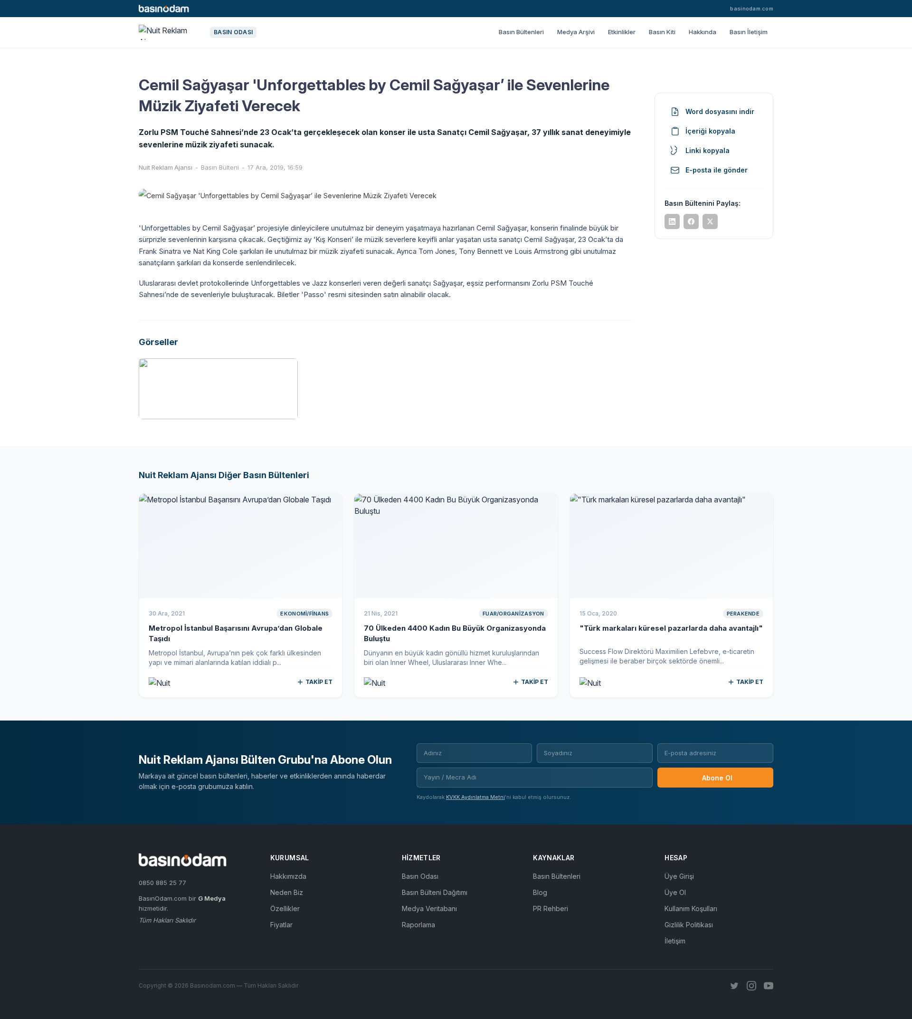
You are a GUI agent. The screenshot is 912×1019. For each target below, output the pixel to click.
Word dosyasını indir (719, 111)
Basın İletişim (749, 32)
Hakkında (702, 32)
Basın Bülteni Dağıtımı (434, 892)
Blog (540, 892)
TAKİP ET (318, 681)
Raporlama (418, 925)
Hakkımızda (288, 876)
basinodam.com (751, 8)
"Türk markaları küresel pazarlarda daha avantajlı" (671, 628)
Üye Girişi (679, 876)
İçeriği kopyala (710, 131)
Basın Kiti (662, 32)
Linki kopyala (707, 150)
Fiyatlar (281, 925)
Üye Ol (675, 892)
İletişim (675, 941)
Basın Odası (420, 876)
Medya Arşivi (576, 32)
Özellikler (285, 908)
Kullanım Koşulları (691, 908)
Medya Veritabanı (429, 908)
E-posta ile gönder (716, 170)
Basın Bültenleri (521, 32)
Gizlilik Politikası (689, 925)
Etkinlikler (622, 32)
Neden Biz (286, 892)
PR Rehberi (550, 908)
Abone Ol (717, 778)
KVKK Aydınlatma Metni (475, 797)
